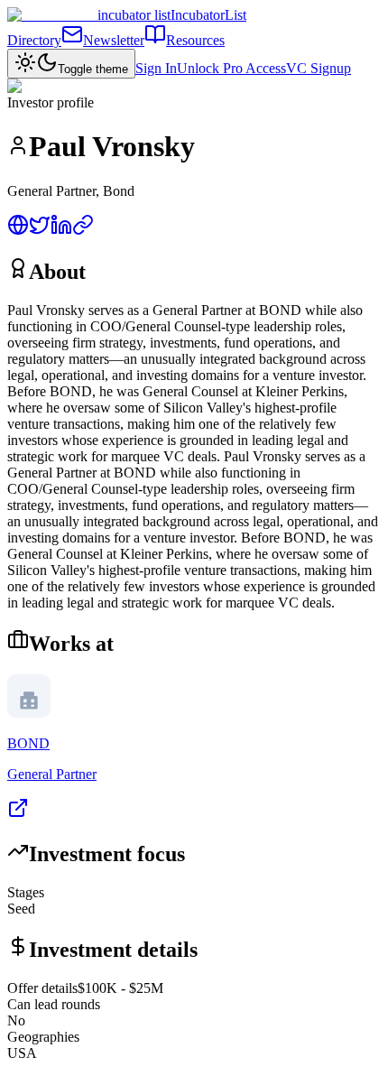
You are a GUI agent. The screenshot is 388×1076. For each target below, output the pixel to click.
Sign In (156, 68)
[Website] (18, 230)
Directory (34, 40)
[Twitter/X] (40, 230)
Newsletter (113, 40)
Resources (195, 40)
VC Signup (318, 68)
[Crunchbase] (83, 230)
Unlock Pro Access (231, 68)
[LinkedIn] (61, 230)
